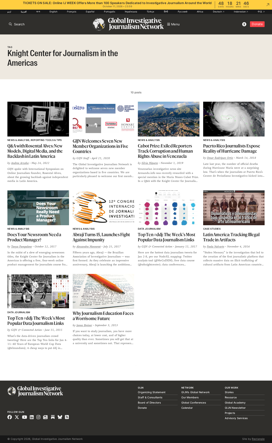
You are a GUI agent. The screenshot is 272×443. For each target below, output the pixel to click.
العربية (24, 11)
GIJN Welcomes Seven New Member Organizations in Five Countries (100, 146)
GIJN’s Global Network (195, 392)
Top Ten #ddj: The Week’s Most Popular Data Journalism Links (166, 237)
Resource (231, 397)
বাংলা (38, 11)
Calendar (187, 407)
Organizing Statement (152, 392)
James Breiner (84, 325)
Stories (229, 392)
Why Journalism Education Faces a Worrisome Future (103, 316)
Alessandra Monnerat (88, 246)
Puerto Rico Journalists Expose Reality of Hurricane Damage (231, 148)
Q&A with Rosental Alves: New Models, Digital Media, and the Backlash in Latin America (35, 151)
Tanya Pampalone (21, 246)
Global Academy (235, 402)
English (53, 11)
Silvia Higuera (150, 163)
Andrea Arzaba (20, 163)
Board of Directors (149, 402)
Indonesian (240, 11)
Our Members (190, 397)
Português (109, 11)
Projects (230, 412)
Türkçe (150, 11)
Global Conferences (193, 402)
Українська (131, 11)
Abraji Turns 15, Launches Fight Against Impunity (101, 237)
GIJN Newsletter (235, 407)
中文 (260, 11)
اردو (9, 11)
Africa (200, 11)
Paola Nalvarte (215, 246)
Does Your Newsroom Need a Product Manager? (34, 237)
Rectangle (258, 438)
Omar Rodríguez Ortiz (220, 157)
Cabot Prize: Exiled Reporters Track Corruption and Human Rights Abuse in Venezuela (165, 151)
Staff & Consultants (150, 397)
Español (90, 11)
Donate (257, 24)
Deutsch (218, 11)
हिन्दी (166, 11)
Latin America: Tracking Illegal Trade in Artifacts (231, 237)
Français (71, 11)
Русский (182, 11)
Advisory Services (236, 418)
